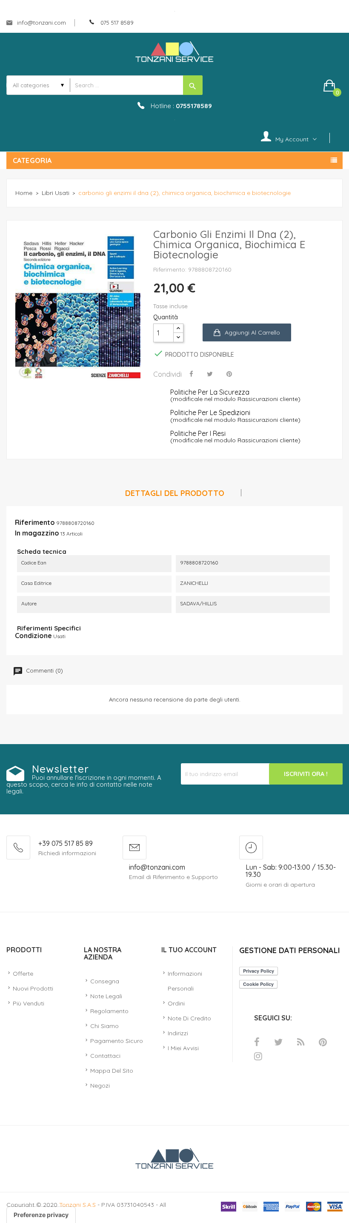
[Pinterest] (229, 373)
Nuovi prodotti (33, 988)
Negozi (100, 1085)
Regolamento (109, 1011)
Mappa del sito (111, 1070)
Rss (300, 1042)
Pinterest (323, 1042)
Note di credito (189, 1018)
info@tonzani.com (40, 22)
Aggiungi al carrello (252, 332)
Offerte (23, 973)
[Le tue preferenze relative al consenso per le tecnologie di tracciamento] (41, 1215)
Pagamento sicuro (116, 1041)
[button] (333, 85)
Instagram (258, 1056)
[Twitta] (210, 373)
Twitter (278, 1042)
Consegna (104, 981)
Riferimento (35, 522)
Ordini (176, 1003)
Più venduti (28, 1003)
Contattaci (105, 1056)
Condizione (33, 635)
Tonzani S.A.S (77, 1205)
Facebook (257, 1042)
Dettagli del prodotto (174, 493)
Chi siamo (104, 1026)
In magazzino (37, 533)
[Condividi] (191, 373)
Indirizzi (178, 1033)
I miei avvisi (183, 1048)
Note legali (106, 996)
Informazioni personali (185, 981)
